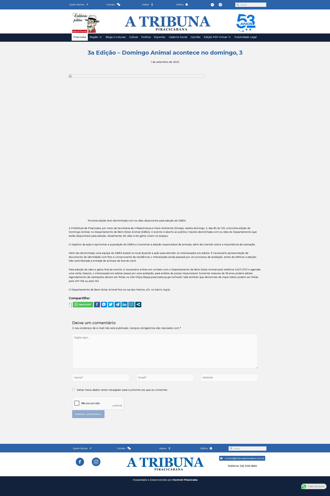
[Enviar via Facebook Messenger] (104, 304)
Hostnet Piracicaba (185, 479)
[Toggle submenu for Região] (100, 37)
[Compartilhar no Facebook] (97, 304)
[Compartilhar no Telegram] (118, 304)
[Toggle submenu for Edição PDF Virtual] (229, 37)
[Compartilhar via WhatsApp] (83, 304)
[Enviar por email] (131, 304)
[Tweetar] (111, 304)
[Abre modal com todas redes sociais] (138, 304)
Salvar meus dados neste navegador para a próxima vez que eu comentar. (122, 389)
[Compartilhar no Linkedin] (125, 304)
